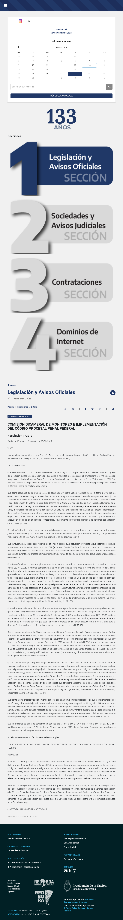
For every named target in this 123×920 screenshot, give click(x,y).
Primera (11, 407)
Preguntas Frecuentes (74, 859)
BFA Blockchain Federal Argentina (23, 866)
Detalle (34, 407)
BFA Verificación (71, 842)
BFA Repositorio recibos (75, 838)
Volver (12, 385)
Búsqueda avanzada (61, 95)
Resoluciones (22, 407)
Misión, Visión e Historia (19, 838)
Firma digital (70, 847)
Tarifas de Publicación (18, 850)
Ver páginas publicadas (19, 416)
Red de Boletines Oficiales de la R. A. (25, 862)
